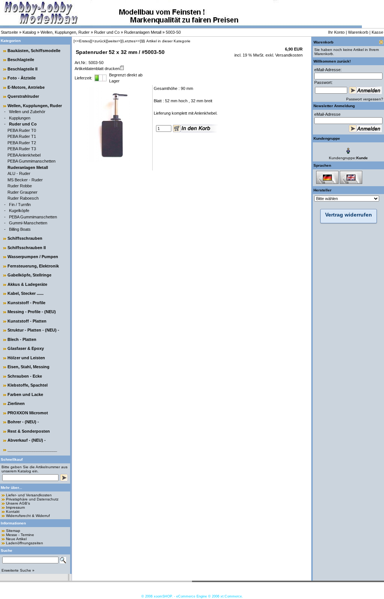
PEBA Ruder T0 (22, 130)
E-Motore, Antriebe (26, 87)
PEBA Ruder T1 (22, 136)
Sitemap (13, 531)
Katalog (29, 32)
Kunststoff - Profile (26, 302)
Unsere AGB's (18, 503)
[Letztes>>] (131, 41)
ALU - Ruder (19, 173)
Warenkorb (358, 32)
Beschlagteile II (23, 69)
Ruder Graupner (23, 192)
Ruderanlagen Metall (142, 32)
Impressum (15, 507)
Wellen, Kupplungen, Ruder (65, 32)
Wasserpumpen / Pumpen (33, 256)
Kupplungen (19, 118)
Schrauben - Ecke (25, 376)
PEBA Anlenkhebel (24, 155)
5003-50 (173, 32)
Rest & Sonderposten (29, 431)
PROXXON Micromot (28, 413)
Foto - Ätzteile (22, 78)
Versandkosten (288, 55)
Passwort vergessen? (364, 99)
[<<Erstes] (82, 41)
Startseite (9, 32)
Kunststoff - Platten (27, 321)
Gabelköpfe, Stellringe (29, 275)
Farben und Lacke (25, 394)
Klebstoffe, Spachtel (28, 385)
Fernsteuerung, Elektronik (33, 266)
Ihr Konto (336, 32)
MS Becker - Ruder (25, 180)
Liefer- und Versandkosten (29, 495)
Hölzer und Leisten (26, 358)
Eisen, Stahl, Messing (29, 366)
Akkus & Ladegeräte (27, 284)
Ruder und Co (107, 32)
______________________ (32, 449)
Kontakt (13, 511)
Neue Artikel (16, 539)
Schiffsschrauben (25, 238)
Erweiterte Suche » (18, 570)
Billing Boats (20, 229)
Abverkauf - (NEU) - (27, 440)
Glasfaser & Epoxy (26, 348)
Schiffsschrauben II (27, 247)
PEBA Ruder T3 (22, 148)
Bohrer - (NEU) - (23, 422)
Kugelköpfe (19, 210)
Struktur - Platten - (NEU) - (33, 330)
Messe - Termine (20, 535)
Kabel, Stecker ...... (26, 293)
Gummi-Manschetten (28, 223)
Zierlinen (16, 403)
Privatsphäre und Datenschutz (32, 499)
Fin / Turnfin (20, 204)
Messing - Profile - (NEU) (32, 311)
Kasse (377, 32)
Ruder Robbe (20, 186)
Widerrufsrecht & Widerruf (28, 516)
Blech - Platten (22, 339)
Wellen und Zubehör (27, 111)
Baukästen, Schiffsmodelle (34, 50)
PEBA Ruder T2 (22, 142)
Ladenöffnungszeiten (24, 543)
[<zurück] (99, 41)
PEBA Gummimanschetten (32, 161)
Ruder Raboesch (23, 198)
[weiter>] (114, 41)
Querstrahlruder (23, 96)
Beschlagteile (21, 59)
